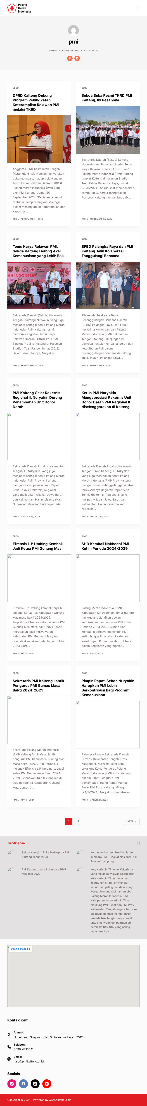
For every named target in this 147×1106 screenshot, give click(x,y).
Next (130, 821)
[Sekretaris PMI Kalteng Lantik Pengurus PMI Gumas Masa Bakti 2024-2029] (39, 720)
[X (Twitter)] (35, 1083)
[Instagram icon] (77, 58)
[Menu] (138, 8)
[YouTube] (46, 1083)
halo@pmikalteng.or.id (29, 1061)
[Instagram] (11, 1083)
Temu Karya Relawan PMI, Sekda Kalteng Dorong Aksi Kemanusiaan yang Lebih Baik (39, 251)
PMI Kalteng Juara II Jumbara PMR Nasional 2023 (44, 872)
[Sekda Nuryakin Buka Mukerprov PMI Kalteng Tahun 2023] (12, 855)
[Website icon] (70, 58)
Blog (16, 88)
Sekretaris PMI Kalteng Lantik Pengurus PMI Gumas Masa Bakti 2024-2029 (38, 685)
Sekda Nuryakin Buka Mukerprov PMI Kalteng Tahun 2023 (46, 855)
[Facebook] (23, 1083)
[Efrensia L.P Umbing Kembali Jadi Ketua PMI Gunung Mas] (39, 578)
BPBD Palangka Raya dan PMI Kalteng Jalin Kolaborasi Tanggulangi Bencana (107, 251)
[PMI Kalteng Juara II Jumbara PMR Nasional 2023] (12, 872)
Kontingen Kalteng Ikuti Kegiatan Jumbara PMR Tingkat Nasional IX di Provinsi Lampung (114, 857)
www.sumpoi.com (60, 1100)
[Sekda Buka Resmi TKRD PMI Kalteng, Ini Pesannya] (108, 130)
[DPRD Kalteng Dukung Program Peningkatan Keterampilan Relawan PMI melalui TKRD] (39, 139)
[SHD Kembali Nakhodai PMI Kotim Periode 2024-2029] (108, 578)
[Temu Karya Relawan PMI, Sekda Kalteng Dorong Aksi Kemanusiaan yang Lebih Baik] (39, 285)
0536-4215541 (24, 1049)
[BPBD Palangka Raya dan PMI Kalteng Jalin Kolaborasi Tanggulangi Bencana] (108, 285)
